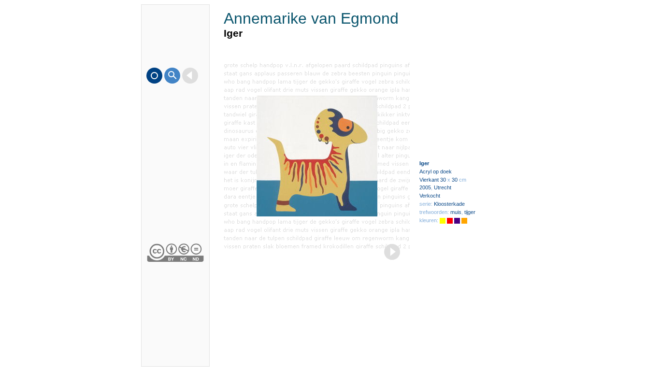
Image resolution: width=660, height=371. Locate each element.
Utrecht (442, 187)
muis (455, 212)
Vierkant (429, 180)
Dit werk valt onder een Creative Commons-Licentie (175, 252)
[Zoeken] (172, 76)
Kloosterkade (449, 204)
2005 (425, 187)
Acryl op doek (435, 171)
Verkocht (429, 196)
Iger (424, 163)
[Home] (154, 76)
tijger (469, 212)
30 (443, 180)
